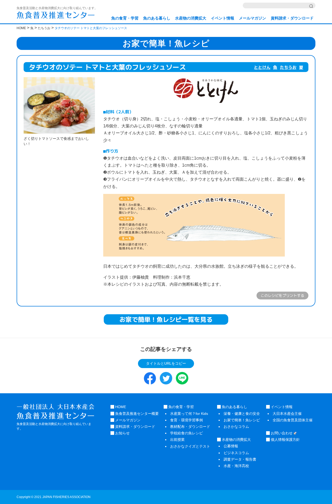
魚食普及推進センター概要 (136, 413)
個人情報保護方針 (285, 439)
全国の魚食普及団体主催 (293, 420)
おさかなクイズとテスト (190, 446)
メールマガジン (252, 18)
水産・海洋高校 (236, 466)
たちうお (288, 67)
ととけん (262, 67)
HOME (120, 407)
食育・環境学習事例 (186, 420)
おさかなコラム (236, 426)
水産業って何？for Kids (189, 413)
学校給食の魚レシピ (186, 433)
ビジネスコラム (236, 453)
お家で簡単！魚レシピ (242, 420)
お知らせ (122, 433)
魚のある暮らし (156, 18)
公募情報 (231, 446)
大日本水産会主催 (287, 413)
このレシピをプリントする (282, 295)
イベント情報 (222, 18)
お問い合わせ (281, 433)
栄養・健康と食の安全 (242, 413)
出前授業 (177, 439)
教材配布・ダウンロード (190, 426)
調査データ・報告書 (240, 459)
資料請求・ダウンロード (292, 18)
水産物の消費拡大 (190, 18)
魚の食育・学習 (125, 18)
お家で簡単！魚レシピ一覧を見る (166, 319)
